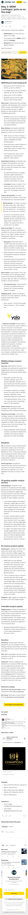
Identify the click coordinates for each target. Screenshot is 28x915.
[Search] (25, 845)
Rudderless (4, 860)
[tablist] (7, 826)
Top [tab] (3, 845)
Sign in (25, 2)
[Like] (2, 26)
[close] (23, 871)
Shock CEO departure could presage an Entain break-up (10, 862)
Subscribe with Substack (15, 899)
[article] (14, 853)
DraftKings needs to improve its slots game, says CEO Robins (9, 852)
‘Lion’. (2, 48)
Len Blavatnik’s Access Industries (14, 697)
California (8, 674)
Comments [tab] (4, 826)
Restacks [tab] (11, 826)
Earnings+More (8, 21)
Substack (6, 912)
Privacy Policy (19, 905)
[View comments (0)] (6, 26)
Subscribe (19, 2)
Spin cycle (4, 849)
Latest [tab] (6, 845)
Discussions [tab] (12, 845)
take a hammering (18, 691)
